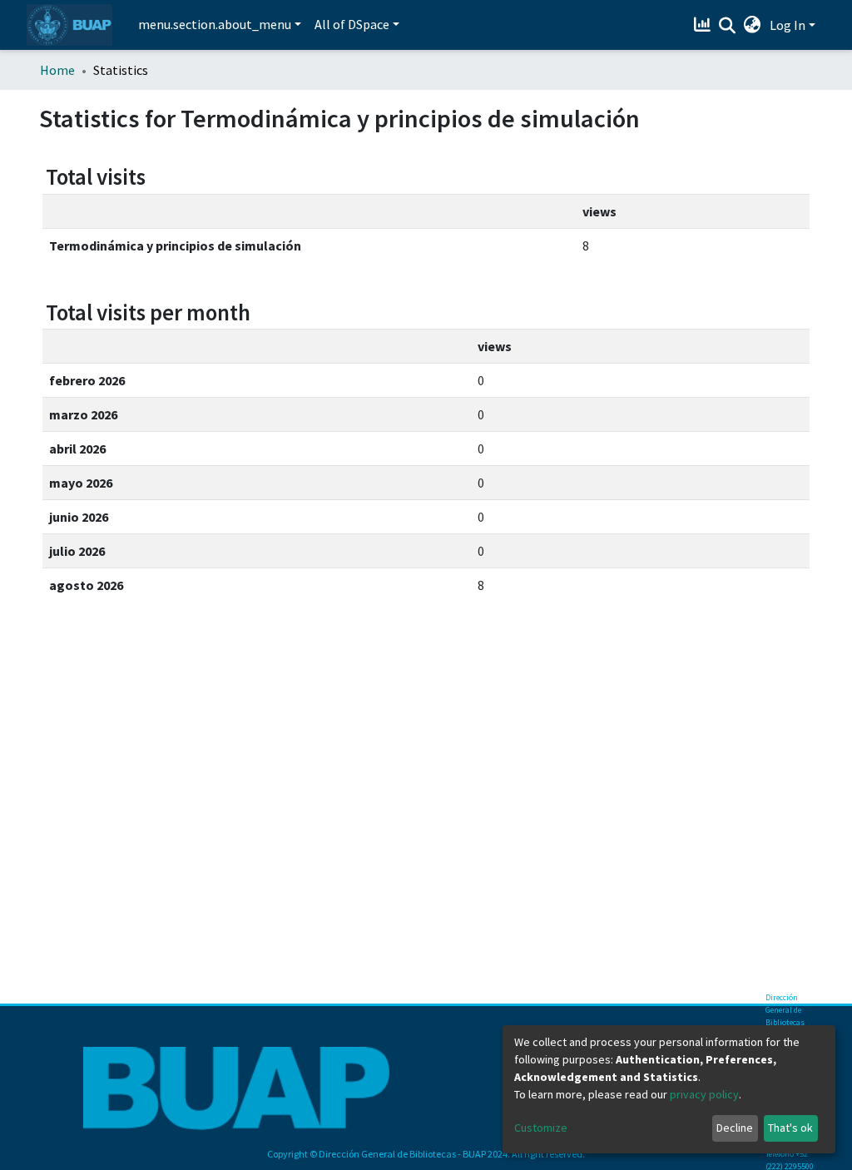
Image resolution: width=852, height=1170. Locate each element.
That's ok (790, 1127)
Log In (787, 25)
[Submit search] (727, 26)
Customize (540, 1127)
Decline (734, 1127)
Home (57, 70)
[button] (752, 25)
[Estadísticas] (704, 25)
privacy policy (704, 1094)
